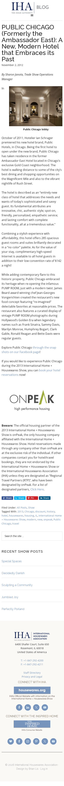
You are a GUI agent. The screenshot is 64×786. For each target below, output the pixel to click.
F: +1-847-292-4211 (32, 664)
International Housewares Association (32, 8)
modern (31, 519)
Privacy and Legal (32, 676)
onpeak (48, 519)
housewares (16, 515)
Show (31, 507)
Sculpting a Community (17, 585)
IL (36, 515)
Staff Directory (32, 672)
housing (29, 515)
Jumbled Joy (10, 597)
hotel (5, 515)
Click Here (37, 489)
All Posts (22, 507)
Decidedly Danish (13, 573)
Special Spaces (12, 561)
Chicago (29, 511)
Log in (44, 768)
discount (40, 511)
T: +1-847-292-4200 (32, 660)
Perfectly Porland (13, 609)
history (51, 511)
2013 (20, 511)
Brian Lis (33, 768)
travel (15, 523)
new (39, 519)
